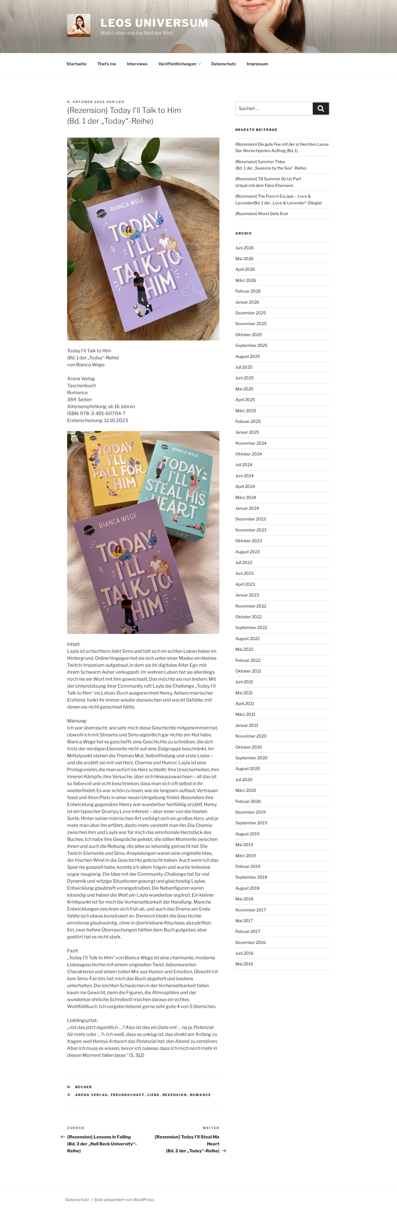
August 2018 (247, 888)
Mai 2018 (244, 898)
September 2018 (251, 877)
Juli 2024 (243, 464)
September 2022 (251, 627)
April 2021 (244, 703)
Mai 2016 (244, 963)
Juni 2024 (244, 475)
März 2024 (245, 497)
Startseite (76, 63)
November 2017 (250, 909)
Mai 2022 (244, 649)
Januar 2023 (247, 594)
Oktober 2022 (248, 616)
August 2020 (247, 768)
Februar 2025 (248, 421)
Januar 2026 (247, 302)
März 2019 (245, 855)
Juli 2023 (243, 562)
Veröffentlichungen (177, 63)
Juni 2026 (244, 247)
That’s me (106, 63)
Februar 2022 (247, 660)
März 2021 (245, 714)
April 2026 (245, 269)
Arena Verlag (91, 1095)
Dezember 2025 (250, 312)
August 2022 (247, 638)
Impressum (257, 63)
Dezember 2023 (250, 518)
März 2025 (245, 410)
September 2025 (251, 345)
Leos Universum (155, 23)
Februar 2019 (247, 866)
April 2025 (245, 399)
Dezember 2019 (250, 812)
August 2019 (247, 833)
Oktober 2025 (248, 334)
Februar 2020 (248, 801)
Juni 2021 (244, 681)
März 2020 (245, 790)
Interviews (137, 63)
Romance (200, 1095)
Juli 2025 (243, 367)
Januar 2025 (247, 432)
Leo (120, 102)
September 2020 (251, 757)
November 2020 (251, 735)
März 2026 (245, 280)
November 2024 (251, 443)
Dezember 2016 (250, 942)
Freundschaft (128, 1095)
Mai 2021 (244, 692)
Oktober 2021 (248, 670)
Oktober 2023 (248, 540)
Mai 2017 (244, 920)
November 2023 (251, 529)
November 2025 (251, 323)
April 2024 (245, 486)
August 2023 (247, 551)
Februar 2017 (247, 931)
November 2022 (250, 605)
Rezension (174, 1095)
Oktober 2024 (248, 453)
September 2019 (251, 822)
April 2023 (245, 584)
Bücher (83, 1087)
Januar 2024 (247, 508)
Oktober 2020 (248, 747)
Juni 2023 (244, 573)
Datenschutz (223, 63)
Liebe (153, 1095)
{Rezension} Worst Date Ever (261, 213)
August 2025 (247, 356)
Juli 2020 (244, 779)
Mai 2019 (244, 844)
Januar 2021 (246, 725)
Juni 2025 (244, 377)
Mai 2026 (244, 258)
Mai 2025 (244, 388)
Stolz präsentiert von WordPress (124, 1199)
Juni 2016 (244, 953)
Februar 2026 (248, 291)
